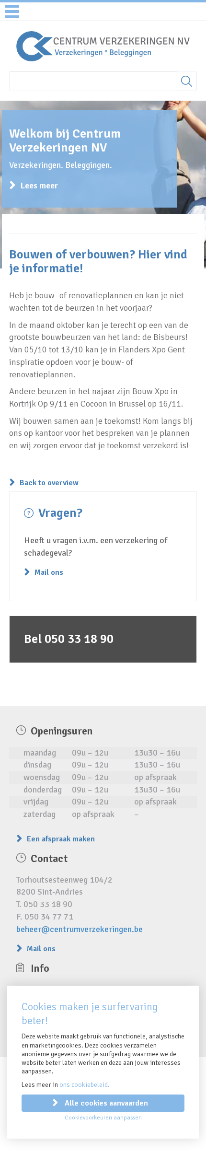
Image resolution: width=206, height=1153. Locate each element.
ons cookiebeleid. (84, 1085)
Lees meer (39, 185)
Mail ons (48, 572)
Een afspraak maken (61, 839)
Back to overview (49, 483)
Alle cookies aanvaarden (106, 1103)
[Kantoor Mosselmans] (102, 46)
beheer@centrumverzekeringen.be (79, 929)
